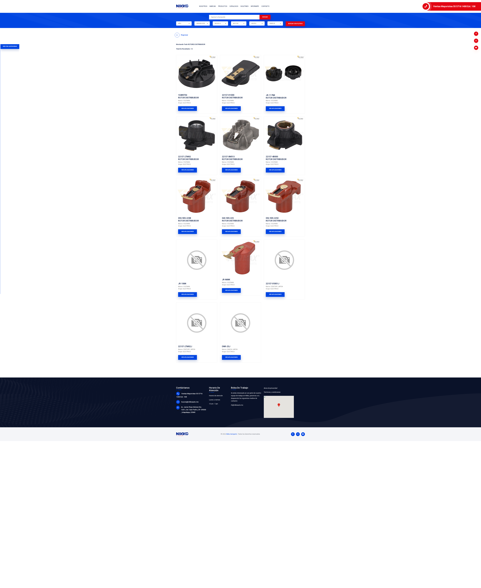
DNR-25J (226, 346)
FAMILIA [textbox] (272, 23)
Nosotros (203, 6)
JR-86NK (226, 279)
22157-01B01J (272, 283)
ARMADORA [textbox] (200, 23)
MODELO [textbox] (218, 23)
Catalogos (233, 6)
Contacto (265, 6)
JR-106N (182, 283)
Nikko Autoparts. (231, 434)
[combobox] (184, 23)
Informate (255, 6)
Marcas (213, 6)
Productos (222, 6)
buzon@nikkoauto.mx (190, 402)
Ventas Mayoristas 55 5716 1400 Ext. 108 (454, 6)
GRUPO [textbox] (253, 23)
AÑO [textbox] (179, 23)
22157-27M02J (185, 346)
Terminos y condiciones (272, 392)
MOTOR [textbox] (235, 23)
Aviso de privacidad (270, 388)
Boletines (244, 6)
